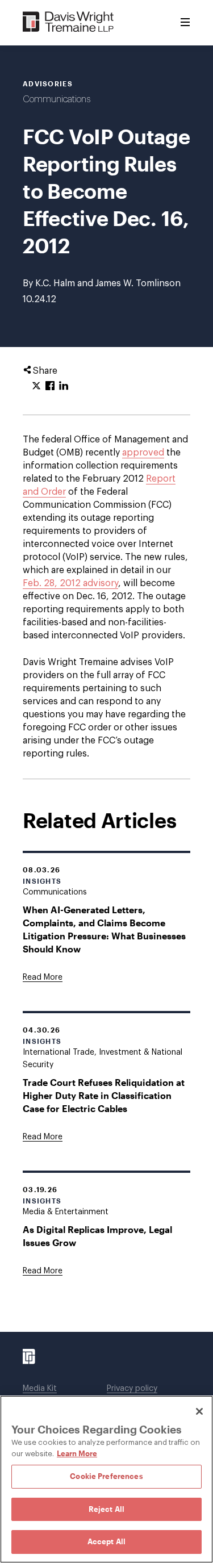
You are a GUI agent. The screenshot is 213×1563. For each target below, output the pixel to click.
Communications (56, 99)
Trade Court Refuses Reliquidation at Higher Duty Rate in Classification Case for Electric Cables (104, 1095)
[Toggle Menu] (185, 22)
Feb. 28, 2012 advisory (70, 583)
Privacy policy (132, 1389)
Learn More (77, 1453)
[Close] (199, 1411)
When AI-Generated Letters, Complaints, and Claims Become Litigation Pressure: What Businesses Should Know (104, 929)
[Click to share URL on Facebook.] (50, 386)
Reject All (106, 1509)
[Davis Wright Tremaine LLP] (68, 22)
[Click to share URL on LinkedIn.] (63, 386)
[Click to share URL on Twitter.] (36, 386)
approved (143, 452)
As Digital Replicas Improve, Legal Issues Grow (97, 1236)
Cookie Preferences (106, 1476)
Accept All (106, 1541)
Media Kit (40, 1389)
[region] (106, 1479)
